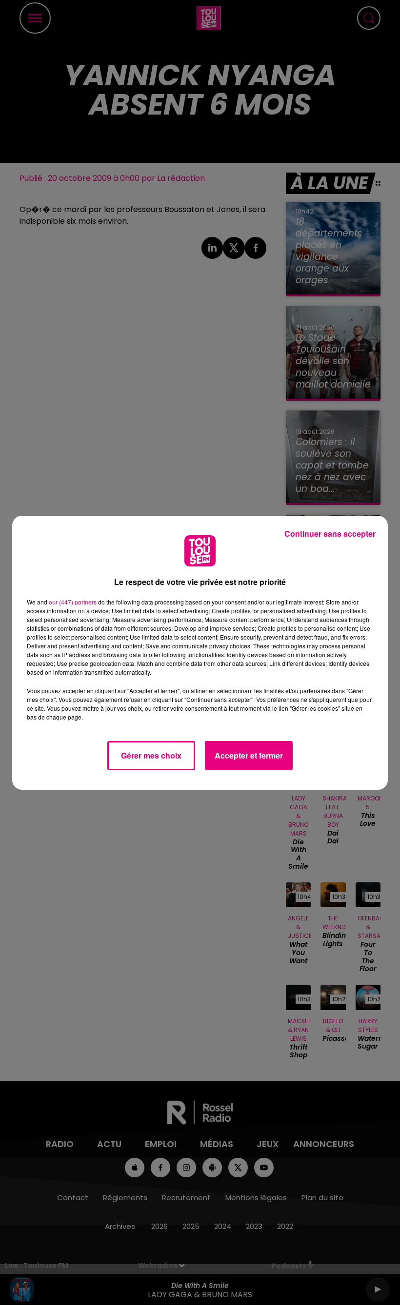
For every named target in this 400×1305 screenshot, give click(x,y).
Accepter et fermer (249, 755)
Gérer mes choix (151, 755)
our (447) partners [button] (73, 602)
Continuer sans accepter (330, 533)
